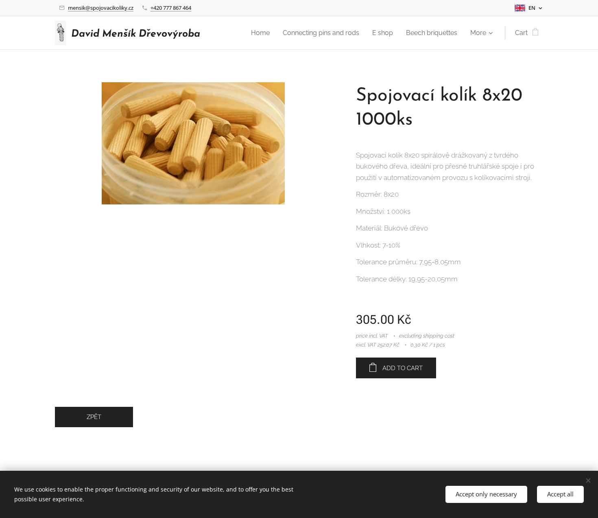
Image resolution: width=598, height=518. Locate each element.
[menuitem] (262, 33)
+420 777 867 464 (171, 7)
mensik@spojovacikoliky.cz (100, 7)
